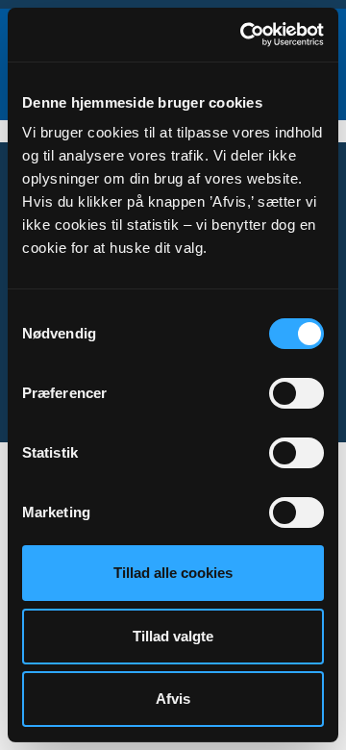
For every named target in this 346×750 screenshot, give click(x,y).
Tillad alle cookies (173, 572)
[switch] (296, 393)
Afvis (173, 698)
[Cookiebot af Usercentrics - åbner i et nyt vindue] (244, 34)
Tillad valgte (173, 636)
